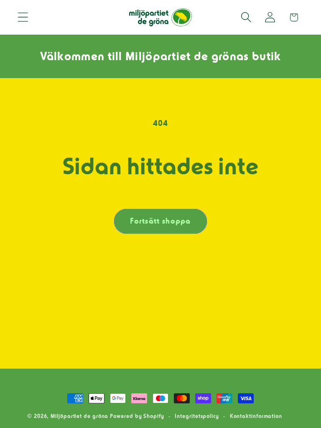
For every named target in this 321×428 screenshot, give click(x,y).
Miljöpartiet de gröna (79, 416)
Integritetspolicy (197, 416)
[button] (23, 17)
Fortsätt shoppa (160, 221)
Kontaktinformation (256, 416)
